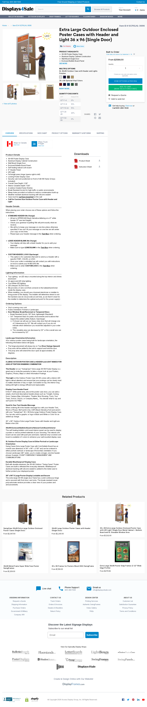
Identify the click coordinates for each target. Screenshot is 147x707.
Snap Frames (55, 16)
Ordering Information (19, 598)
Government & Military (19, 611)
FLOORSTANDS (89, 16)
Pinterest (133, 699)
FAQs (92, 611)
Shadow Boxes (106, 16)
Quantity (111, 64)
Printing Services (91, 601)
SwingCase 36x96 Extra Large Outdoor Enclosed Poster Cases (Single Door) (22, 529)
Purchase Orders (19, 608)
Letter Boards (72, 16)
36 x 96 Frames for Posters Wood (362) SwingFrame (73, 566)
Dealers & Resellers (55, 608)
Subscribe (92, 635)
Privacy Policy (127, 608)
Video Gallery (91, 608)
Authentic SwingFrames (91, 604)
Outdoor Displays (36, 16)
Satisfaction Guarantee (127, 604)
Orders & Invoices (55, 604)
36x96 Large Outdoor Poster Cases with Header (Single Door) (71, 529)
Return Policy (55, 611)
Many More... (65, 89)
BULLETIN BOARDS (16, 16)
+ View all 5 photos (9, 104)
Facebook (123, 699)
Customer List (128, 601)
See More (63, 63)
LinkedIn (138, 699)
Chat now (128, 106)
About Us (128, 598)
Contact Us (140, 2)
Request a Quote (19, 601)
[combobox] (63, 9)
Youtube (143, 699)
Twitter (128, 699)
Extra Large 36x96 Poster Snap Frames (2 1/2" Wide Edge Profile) (120, 567)
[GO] (88, 9)
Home (4, 25)
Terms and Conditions (128, 611)
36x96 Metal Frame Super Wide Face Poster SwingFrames (21, 567)
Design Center (91, 598)
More (120, 16)
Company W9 (19, 615)
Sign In (121, 8)
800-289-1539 (15, 2)
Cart (136, 8)
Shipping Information (19, 604)
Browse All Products (102, 9)
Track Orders (55, 601)
